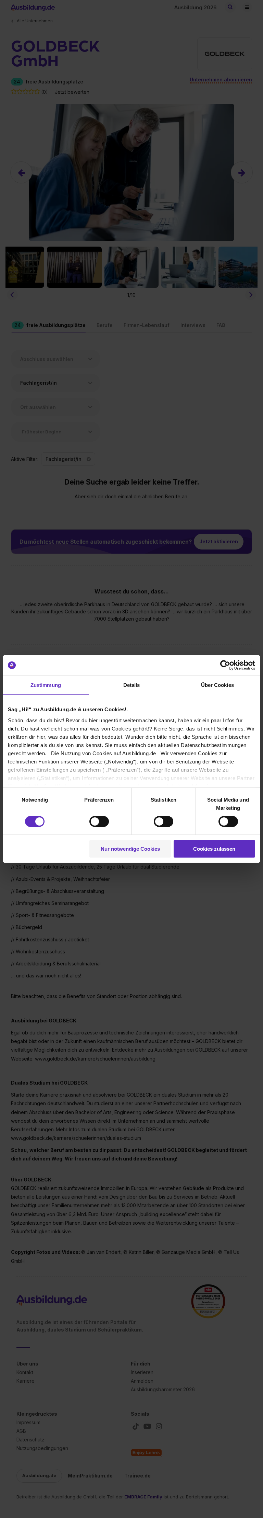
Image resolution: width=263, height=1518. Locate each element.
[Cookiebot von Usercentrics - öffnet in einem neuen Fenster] (225, 665)
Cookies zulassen (214, 849)
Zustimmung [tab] (45, 685)
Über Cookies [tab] (217, 685)
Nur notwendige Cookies (130, 849)
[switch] (99, 821)
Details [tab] (131, 685)
